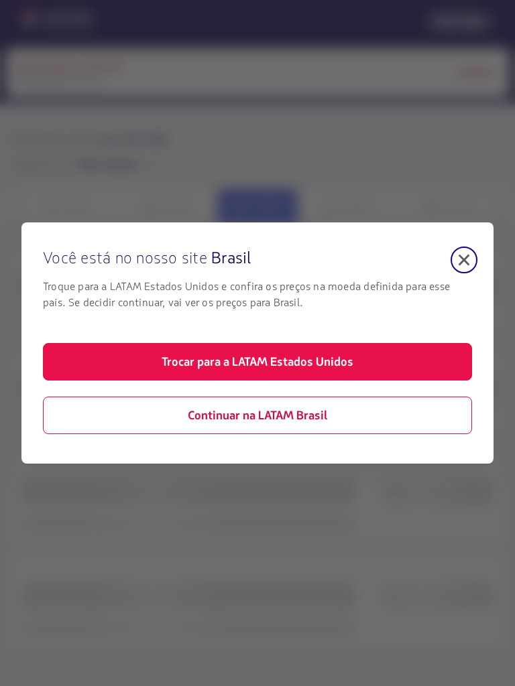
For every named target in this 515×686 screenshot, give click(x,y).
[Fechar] (464, 260)
